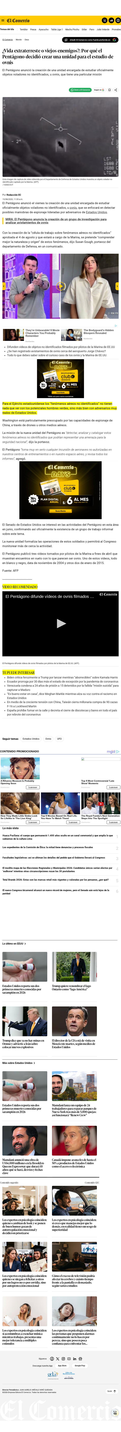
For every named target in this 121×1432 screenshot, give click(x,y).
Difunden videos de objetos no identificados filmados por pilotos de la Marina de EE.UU (61, 347)
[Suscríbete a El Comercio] (110, 20)
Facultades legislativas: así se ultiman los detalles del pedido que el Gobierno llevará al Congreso (54, 857)
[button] (60, 623)
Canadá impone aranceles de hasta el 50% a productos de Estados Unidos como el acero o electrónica (74, 1163)
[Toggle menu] (3, 20)
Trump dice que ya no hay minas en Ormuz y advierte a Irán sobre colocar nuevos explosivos (23, 1044)
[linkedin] (75, 1359)
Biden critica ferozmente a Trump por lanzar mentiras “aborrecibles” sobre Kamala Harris (62, 677)
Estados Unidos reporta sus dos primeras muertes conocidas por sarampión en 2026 (21, 989)
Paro (91, 29)
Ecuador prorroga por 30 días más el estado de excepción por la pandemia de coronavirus (62, 681)
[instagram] (63, 1359)
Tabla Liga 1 (57, 29)
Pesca (33, 29)
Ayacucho (44, 29)
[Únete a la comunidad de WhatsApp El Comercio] (80, 90)
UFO (59, 738)
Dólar (84, 29)
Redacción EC (14, 194)
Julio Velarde (103, 29)
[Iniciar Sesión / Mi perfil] (118, 20)
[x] (58, 1359)
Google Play (80, 1365)
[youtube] (69, 1359)
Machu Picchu (72, 29)
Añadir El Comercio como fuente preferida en (90, 40)
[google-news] (80, 1359)
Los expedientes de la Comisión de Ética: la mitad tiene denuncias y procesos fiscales (48, 847)
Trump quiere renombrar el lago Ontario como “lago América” (71, 987)
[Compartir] (116, 90)
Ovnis (48, 738)
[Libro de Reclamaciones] (69, 1375)
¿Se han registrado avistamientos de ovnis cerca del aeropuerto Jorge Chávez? (56, 351)
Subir (109, 1391)
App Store (62, 1365)
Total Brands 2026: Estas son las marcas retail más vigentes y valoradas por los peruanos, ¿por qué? (56, 879)
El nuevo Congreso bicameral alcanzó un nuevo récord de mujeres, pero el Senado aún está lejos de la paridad (56, 892)
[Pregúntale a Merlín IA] (115, 1412)
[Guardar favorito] (109, 90)
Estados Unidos (31, 738)
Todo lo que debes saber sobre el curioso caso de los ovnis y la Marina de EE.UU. (57, 355)
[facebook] (52, 1359)
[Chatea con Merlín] (104, 20)
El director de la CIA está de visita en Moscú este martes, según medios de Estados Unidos (73, 1044)
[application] (60, 623)
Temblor (24, 29)
